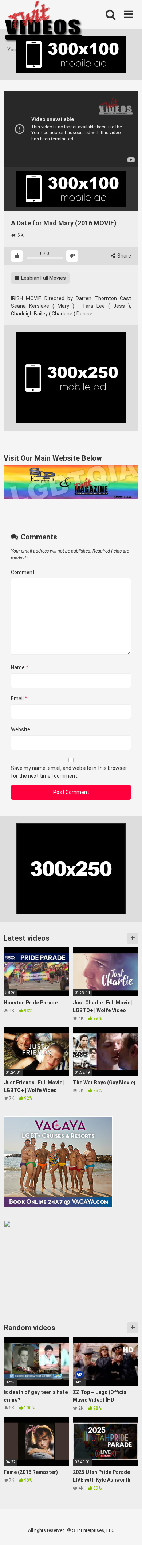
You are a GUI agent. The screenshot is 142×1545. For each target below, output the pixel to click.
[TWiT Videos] (45, 23)
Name (19, 667)
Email (19, 698)
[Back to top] (128, 1530)
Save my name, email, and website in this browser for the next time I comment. (69, 772)
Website (20, 729)
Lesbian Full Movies (43, 278)
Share (123, 256)
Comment (23, 572)
